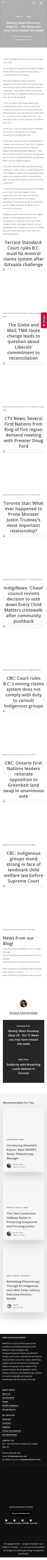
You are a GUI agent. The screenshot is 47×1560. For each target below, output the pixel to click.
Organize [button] (6, 1427)
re (34, 929)
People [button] (5, 1401)
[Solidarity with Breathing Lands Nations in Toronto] (23, 1067)
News (29, 16)
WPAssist (24, 1553)
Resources (25, 1275)
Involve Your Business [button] (11, 1431)
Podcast (16, 1275)
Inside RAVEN (12, 1139)
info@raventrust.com (17, 1456)
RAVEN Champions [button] (10, 1405)
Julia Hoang (27, 1550)
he (33, 929)
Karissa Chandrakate (23, 36)
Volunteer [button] (6, 1419)
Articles (7, 987)
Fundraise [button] (6, 1423)
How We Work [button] (8, 1398)
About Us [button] (6, 1394)
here (5, 316)
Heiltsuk (10, 1207)
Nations (19, 16)
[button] (41, 3)
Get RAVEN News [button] (9, 1434)
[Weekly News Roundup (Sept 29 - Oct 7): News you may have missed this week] (23, 1035)
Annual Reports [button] (9, 1409)
